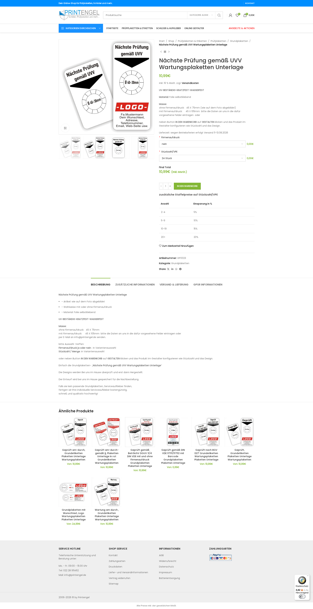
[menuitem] (131, 555)
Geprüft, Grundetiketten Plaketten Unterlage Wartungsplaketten (240, 454)
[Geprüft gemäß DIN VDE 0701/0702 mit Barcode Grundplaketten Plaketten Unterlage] (173, 432)
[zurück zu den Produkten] (165, 52)
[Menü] (308, 576)
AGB (161, 555)
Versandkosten (190, 83)
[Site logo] (79, 15)
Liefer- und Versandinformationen (128, 572)
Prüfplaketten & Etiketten (192, 41)
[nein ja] (202, 144)
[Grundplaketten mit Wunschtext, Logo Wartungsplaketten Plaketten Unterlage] (74, 492)
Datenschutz (166, 566)
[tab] (100, 283)
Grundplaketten (239, 41)
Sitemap (113, 583)
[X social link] (168, 269)
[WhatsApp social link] (176, 269)
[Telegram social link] (180, 269)
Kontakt (113, 555)
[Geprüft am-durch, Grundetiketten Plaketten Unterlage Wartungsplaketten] (74, 432)
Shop (171, 41)
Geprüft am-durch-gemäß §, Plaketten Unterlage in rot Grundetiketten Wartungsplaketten (107, 456)
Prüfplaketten (218, 41)
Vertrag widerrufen (119, 578)
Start (162, 41)
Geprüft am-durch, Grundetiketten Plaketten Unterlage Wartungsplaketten (74, 454)
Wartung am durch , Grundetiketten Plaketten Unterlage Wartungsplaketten (107, 514)
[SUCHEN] (219, 15)
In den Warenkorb (187, 186)
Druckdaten (115, 566)
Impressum (165, 572)
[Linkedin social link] (172, 269)
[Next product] (169, 52)
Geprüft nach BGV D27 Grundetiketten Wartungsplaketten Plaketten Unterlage (206, 454)
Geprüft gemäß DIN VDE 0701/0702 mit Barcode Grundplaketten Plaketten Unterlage (173, 456)
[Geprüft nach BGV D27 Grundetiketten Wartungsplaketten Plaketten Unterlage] (206, 432)
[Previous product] (161, 52)
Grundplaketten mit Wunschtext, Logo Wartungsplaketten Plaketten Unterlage (74, 514)
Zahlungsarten (117, 561)
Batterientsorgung (169, 578)
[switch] (302, 596)
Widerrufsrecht (167, 561)
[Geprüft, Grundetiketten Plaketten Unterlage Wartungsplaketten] (240, 432)
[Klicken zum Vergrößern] (65, 128)
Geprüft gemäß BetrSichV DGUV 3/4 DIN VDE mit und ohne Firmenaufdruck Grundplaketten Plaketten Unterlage (140, 458)
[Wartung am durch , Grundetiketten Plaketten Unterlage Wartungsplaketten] (107, 492)
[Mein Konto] (230, 15)
